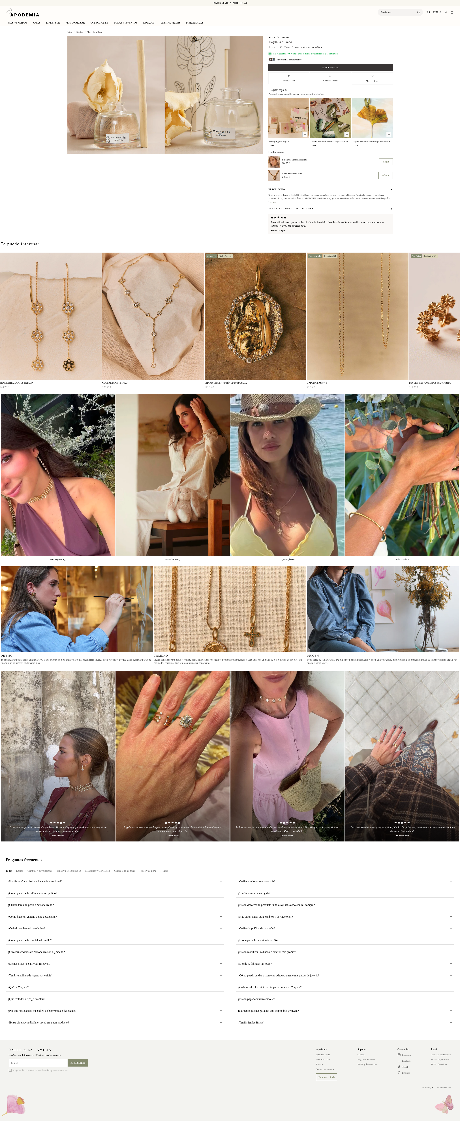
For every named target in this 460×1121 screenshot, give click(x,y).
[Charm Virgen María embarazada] (255, 316)
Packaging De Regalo (279, 141)
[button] (116, 95)
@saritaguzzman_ (57, 559)
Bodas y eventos (125, 22)
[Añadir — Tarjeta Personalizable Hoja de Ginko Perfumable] (388, 134)
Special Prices (170, 22)
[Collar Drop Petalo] (153, 316)
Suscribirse (77, 1062)
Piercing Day (195, 22)
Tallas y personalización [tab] (69, 870)
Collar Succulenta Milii (292, 173)
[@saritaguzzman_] (58, 475)
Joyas (36, 22)
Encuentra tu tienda (326, 1077)
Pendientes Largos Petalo (16, 382)
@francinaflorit (402, 559)
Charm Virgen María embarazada (226, 382)
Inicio (69, 32)
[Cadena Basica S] (357, 316)
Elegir (386, 161)
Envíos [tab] (19, 870)
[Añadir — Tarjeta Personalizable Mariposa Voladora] (346, 134)
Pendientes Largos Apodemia (294, 159)
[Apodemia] (23, 12)
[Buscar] (418, 12)
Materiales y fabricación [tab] (97, 870)
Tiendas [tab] (164, 870)
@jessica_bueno (287, 559)
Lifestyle (53, 22)
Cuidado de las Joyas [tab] (124, 870)
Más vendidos (17, 22)
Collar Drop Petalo (114, 382)
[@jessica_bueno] (287, 475)
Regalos (149, 22)
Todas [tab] (9, 870)
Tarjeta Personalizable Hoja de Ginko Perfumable (372, 141)
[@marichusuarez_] (172, 475)
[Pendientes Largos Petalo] (51, 316)
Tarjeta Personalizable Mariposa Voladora (330, 141)
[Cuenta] (446, 12)
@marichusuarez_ (172, 559)
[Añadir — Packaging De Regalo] (304, 134)
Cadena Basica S (317, 382)
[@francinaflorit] (402, 475)
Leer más (272, 202)
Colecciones (99, 22)
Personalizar (75, 22)
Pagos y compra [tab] (148, 870)
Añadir (385, 175)
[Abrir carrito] (452, 12)
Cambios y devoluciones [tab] (39, 870)
